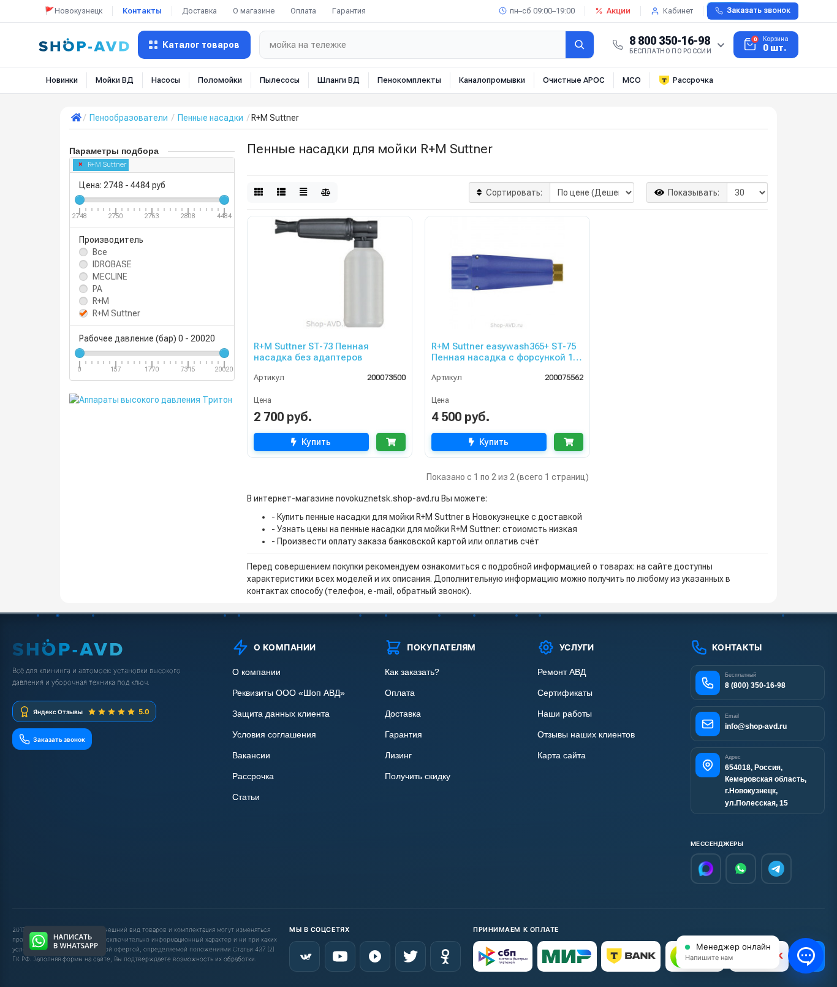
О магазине (254, 10)
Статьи (246, 797)
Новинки (62, 80)
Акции (619, 10)
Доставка (199, 10)
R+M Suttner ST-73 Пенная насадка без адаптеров (311, 352)
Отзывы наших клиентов (586, 734)
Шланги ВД (338, 80)
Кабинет (678, 10)
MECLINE (110, 276)
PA (97, 289)
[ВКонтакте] (304, 956)
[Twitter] (410, 956)
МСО (632, 80)
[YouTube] (340, 956)
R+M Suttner (107, 165)
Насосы (165, 80)
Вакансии (251, 755)
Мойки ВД (115, 80)
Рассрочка (693, 80)
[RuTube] (375, 956)
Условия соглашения (274, 734)
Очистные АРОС (574, 80)
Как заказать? (412, 672)
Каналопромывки (492, 80)
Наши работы (564, 713)
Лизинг (398, 755)
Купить (316, 442)
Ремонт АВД (561, 672)
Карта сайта (561, 755)
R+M (101, 301)
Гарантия (349, 10)
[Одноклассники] (445, 956)
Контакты (142, 10)
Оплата (303, 10)
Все (100, 252)
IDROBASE (112, 264)
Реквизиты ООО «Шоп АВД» (288, 693)
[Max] (706, 868)
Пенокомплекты (409, 80)
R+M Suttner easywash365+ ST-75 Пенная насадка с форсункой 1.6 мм (505, 352)
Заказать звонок (758, 10)
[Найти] (580, 44)
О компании (256, 672)
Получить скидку (417, 776)
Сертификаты (565, 693)
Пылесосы (280, 80)
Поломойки (220, 80)
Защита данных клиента (281, 713)
